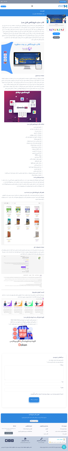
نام (62, 381)
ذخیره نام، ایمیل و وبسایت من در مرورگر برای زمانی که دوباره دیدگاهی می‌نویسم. (47, 394)
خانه (43, 13)
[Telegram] (6, 440)
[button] (32, 6)
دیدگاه (61, 365)
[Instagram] (12, 440)
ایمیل (61, 387)
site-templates (39, 13)
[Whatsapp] (9, 440)
